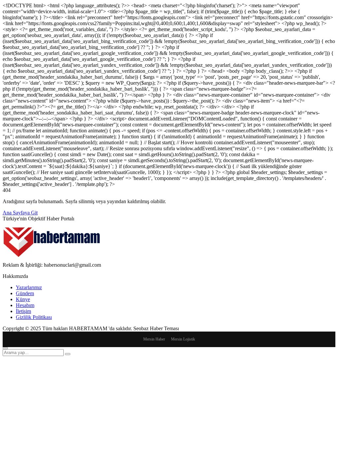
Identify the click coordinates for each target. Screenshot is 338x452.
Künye (23, 299)
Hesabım (25, 305)
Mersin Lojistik (183, 339)
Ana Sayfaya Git (20, 212)
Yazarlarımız (29, 287)
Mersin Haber (154, 339)
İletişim (23, 311)
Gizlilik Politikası (34, 317)
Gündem (25, 293)
